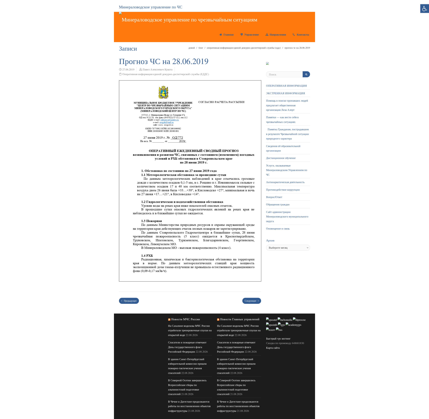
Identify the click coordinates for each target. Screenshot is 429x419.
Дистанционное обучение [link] (281, 158)
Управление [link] (251, 34)
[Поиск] (306, 74)
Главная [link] (228, 34)
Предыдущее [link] (130, 300)
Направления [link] (277, 34)
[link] (424, 8)
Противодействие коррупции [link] (283, 189)
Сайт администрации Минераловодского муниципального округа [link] (287, 216)
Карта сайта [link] (273, 347)
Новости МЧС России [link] (185, 319)
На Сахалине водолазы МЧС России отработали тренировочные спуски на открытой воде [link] (190, 330)
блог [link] (201, 47)
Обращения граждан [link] (278, 204)
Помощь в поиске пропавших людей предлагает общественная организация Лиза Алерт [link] (287, 105)
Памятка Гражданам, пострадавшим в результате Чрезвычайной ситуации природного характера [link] (287, 133)
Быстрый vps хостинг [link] (278, 338)
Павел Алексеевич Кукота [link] (157, 69)
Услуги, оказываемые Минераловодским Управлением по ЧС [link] (286, 170)
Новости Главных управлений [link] (239, 319)
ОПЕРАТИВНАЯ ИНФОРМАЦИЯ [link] (286, 85)
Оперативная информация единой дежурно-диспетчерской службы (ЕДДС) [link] (244, 47)
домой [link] (192, 47)
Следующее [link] (251, 300)
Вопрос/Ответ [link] (274, 197)
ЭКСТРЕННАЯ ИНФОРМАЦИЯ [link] (285, 93)
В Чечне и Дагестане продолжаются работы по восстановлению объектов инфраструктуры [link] (189, 406)
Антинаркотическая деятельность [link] (285, 182)
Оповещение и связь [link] (278, 228)
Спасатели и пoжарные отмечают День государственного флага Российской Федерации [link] (187, 347)
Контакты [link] (302, 34)
